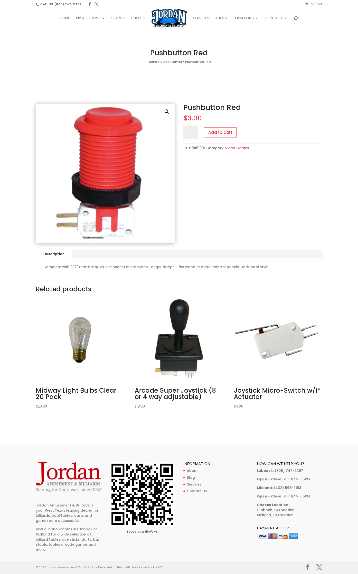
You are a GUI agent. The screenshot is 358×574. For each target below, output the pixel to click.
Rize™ (157, 567)
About (221, 18)
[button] (166, 111)
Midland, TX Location (275, 515)
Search (118, 18)
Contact (274, 18)
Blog (191, 477)
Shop (136, 18)
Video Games (171, 61)
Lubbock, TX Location (275, 509)
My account (88, 18)
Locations (244, 18)
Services (201, 18)
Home (65, 18)
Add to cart (220, 132)
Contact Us (197, 491)
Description (54, 254)
